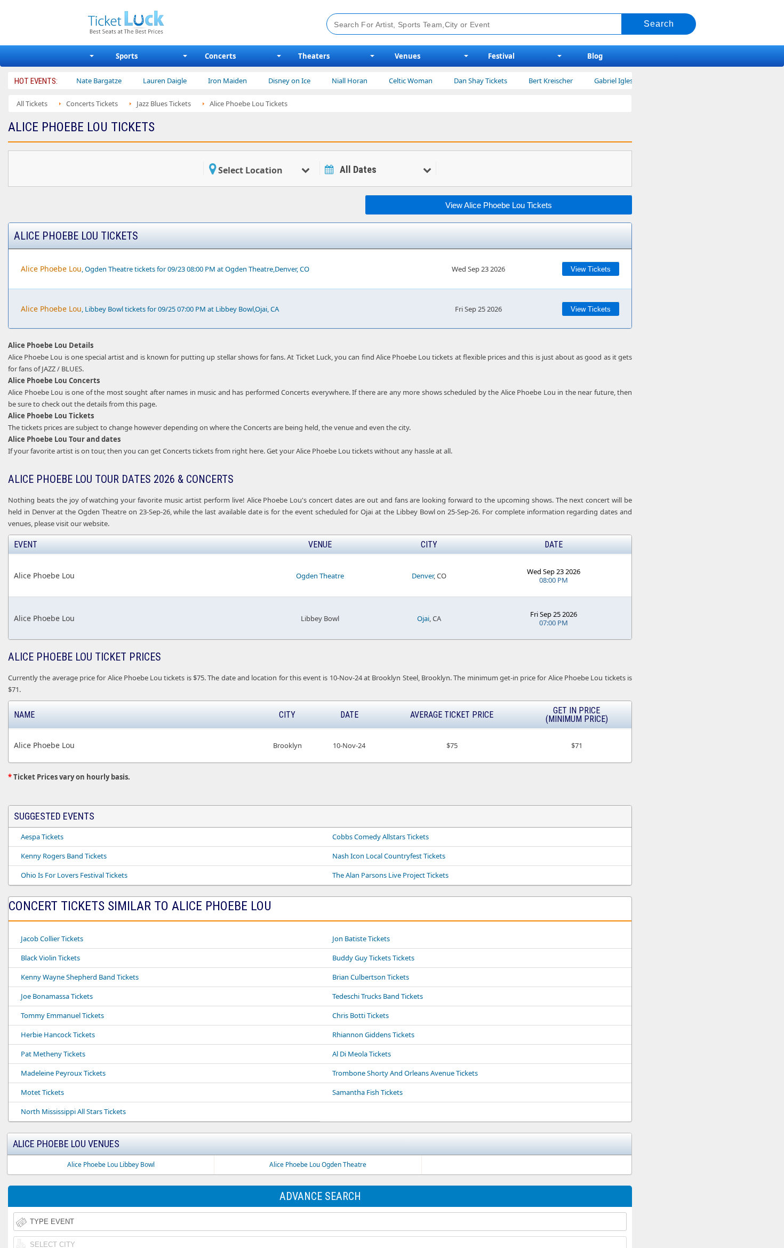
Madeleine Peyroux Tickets (63, 1073)
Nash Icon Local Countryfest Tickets (388, 856)
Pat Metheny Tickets (53, 1054)
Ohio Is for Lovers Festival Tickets (74, 875)
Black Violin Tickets (50, 958)
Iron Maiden (201, 80)
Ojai (423, 618)
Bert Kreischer (524, 80)
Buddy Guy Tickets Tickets (373, 958)
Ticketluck (194, 23)
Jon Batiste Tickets (361, 938)
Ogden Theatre (320, 576)
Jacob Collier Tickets (52, 938)
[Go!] (659, 24)
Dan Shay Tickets (454, 80)
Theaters (314, 56)
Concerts (220, 56)
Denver (423, 576)
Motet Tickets (42, 1092)
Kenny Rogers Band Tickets (64, 856)
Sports (127, 56)
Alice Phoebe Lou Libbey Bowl (111, 1164)
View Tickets (591, 269)
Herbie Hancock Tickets (58, 1034)
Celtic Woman (384, 80)
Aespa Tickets (42, 836)
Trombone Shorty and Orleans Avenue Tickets (405, 1073)
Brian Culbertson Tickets (370, 977)
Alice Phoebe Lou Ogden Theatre (317, 1164)
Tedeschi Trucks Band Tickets (377, 996)
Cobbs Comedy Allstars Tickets (380, 836)
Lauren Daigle (139, 80)
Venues (407, 56)
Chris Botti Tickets (360, 1015)
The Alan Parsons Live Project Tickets (390, 875)
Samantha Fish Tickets (367, 1092)
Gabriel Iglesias (591, 80)
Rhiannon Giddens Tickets (373, 1034)
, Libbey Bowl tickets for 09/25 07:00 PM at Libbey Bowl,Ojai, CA (150, 309)
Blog (595, 56)
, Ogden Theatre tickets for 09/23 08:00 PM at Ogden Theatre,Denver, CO (165, 269)
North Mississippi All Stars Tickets (73, 1111)
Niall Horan (323, 80)
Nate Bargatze (72, 80)
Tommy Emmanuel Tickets (62, 1015)
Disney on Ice (263, 80)
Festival (501, 56)
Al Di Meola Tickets (361, 1054)
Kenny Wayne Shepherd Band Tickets (80, 977)
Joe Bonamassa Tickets (57, 996)
